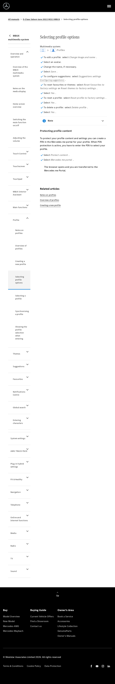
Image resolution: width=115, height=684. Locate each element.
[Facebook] (91, 666)
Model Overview (11, 616)
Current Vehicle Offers (42, 616)
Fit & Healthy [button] (16, 479)
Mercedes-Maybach (13, 631)
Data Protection (52, 666)
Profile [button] (16, 220)
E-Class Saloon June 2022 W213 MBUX (41, 19)
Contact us (36, 626)
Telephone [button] (15, 504)
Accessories (64, 621)
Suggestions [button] (18, 366)
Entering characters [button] (18, 422)
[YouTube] (97, 666)
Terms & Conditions (13, 666)
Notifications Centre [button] (19, 393)
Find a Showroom (39, 621)
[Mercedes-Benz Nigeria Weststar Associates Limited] (6, 6)
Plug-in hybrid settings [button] (17, 465)
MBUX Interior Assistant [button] (19, 193)
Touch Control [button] (20, 153)
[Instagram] (103, 666)
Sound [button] (13, 571)
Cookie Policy (34, 666)
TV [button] (11, 558)
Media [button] (13, 533)
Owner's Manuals (66, 635)
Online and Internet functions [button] (19, 519)
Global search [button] (19, 407)
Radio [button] (13, 545)
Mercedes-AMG (11, 626)
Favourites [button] (18, 379)
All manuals (13, 19)
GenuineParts (64, 631)
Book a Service (65, 616)
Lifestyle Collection (68, 626)
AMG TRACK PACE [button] (19, 451)
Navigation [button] (15, 492)
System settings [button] (17, 438)
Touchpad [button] (17, 179)
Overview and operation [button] (16, 55)
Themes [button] (16, 353)
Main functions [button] (20, 207)
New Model (9, 621)
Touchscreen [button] (19, 166)
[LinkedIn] (109, 666)
